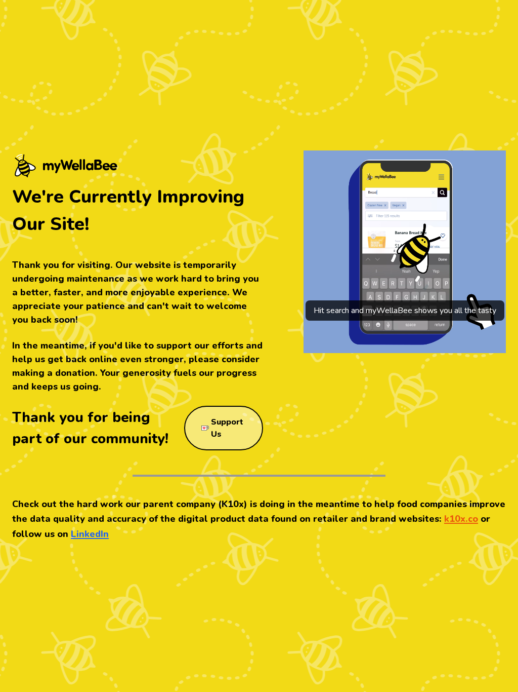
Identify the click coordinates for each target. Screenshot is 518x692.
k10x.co (461, 519)
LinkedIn (90, 534)
